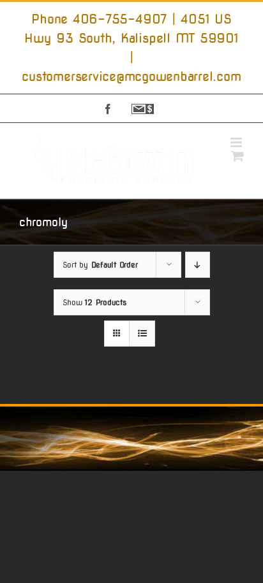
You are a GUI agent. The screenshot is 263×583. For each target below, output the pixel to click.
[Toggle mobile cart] (237, 155)
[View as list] (142, 333)
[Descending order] (197, 265)
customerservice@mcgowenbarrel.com (131, 76)
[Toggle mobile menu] (237, 142)
